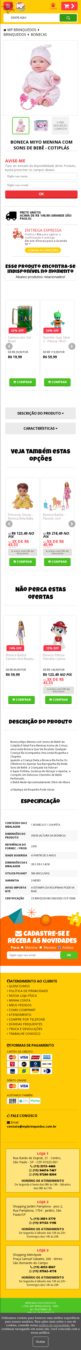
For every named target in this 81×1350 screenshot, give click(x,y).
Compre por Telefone (26, 1019)
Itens (69, 6)
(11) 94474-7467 (44, 1170)
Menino (50, 947)
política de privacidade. (54, 1325)
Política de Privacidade (28, 991)
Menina (31, 947)
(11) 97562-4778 (44, 1271)
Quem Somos (19, 986)
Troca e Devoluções (25, 1029)
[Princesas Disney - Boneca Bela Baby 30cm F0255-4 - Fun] (22, 496)
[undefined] (40, 78)
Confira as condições (43, 250)
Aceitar (40, 1341)
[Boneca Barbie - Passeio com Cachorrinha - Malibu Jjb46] (57, 496)
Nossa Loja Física (22, 995)
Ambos (68, 947)
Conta (53, 8)
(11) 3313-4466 (44, 1166)
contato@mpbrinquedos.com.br (31, 1126)
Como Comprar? (21, 1010)
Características (40, 428)
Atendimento (19, 1014)
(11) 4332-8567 (44, 1267)
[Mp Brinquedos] (23, 7)
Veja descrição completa (60, 125)
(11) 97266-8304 (44, 1174)
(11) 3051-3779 (44, 1219)
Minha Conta (19, 1000)
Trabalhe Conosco (24, 1034)
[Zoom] (20, 125)
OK (69, 955)
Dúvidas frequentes (25, 1024)
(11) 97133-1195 (44, 1223)
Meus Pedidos (20, 1005)
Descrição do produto (39, 413)
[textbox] (26, 17)
